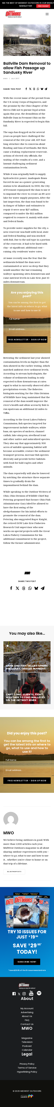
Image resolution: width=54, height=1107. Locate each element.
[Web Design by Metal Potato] (27, 1097)
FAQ (27, 1020)
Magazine (27, 1038)
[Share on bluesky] (42, 89)
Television (27, 1042)
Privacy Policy (27, 1063)
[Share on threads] (34, 89)
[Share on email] (46, 89)
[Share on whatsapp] (38, 89)
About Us (27, 1016)
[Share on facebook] (26, 89)
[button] (14, 994)
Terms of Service (27, 1067)
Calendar (27, 1049)
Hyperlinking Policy (27, 1071)
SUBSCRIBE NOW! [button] (27, 961)
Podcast (27, 1046)
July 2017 (15, 78)
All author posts (14, 872)
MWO (5, 78)
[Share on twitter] (30, 89)
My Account (27, 1008)
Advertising (27, 1012)
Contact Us (27, 1024)
